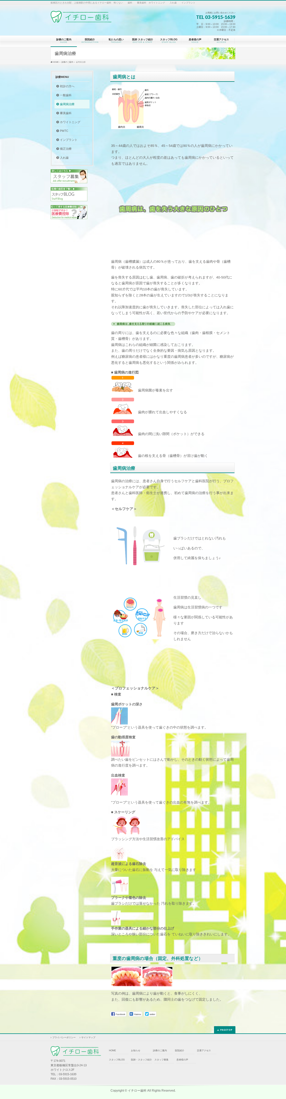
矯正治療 (66, 148)
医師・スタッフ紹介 (141, 1059)
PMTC (64, 130)
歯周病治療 (67, 104)
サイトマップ (88, 1037)
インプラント (68, 139)
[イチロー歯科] (81, 18)
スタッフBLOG (117, 1059)
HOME (112, 1050)
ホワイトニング (70, 122)
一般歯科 (66, 95)
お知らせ (135, 1050)
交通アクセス (204, 1050)
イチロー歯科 (137, 1090)
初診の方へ (67, 86)
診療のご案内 (160, 1050)
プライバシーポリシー (64, 1037)
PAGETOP (226, 1029)
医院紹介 (179, 1050)
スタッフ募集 (161, 1059)
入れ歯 (64, 157)
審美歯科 (66, 113)
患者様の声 (182, 1059)
